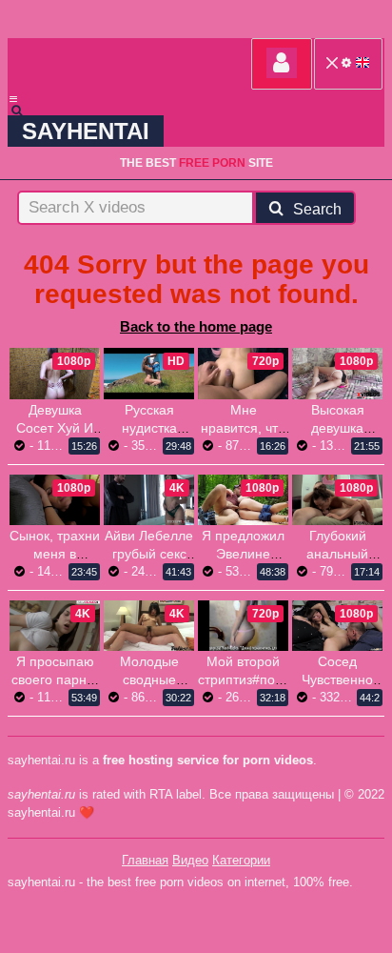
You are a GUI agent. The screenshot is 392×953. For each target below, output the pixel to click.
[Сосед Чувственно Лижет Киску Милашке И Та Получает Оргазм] (337, 625)
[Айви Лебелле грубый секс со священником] (149, 500)
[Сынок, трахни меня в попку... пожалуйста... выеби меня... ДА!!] (55, 500)
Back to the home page (196, 326)
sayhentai (85, 131)
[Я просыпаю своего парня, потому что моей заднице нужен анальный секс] (55, 625)
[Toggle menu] (13, 99)
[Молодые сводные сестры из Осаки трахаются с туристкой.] (149, 625)
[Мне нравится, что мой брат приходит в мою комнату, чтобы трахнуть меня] (243, 373)
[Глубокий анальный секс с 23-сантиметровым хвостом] (337, 500)
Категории (241, 860)
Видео (190, 860)
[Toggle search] (25, 110)
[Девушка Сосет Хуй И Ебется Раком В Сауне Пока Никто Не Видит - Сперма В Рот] (55, 373)
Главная (145, 860)
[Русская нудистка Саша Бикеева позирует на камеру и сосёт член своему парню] (149, 373)
